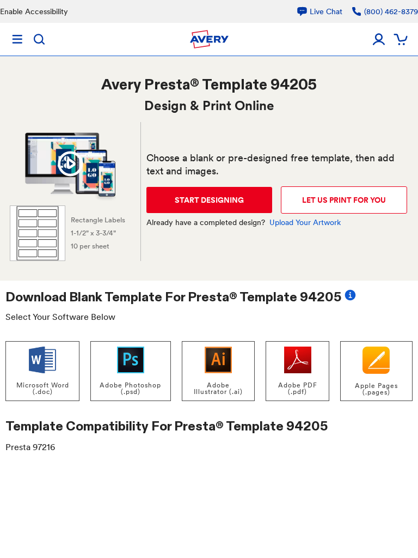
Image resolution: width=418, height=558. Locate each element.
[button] (70, 164)
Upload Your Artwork (305, 222)
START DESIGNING (209, 200)
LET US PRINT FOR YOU (344, 200)
